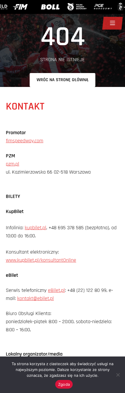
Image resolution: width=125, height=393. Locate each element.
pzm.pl (12, 164)
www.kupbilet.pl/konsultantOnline (41, 260)
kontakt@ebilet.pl (35, 298)
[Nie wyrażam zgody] (118, 375)
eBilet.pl (56, 290)
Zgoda (64, 384)
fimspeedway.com (24, 140)
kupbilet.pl (35, 227)
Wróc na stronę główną (62, 80)
